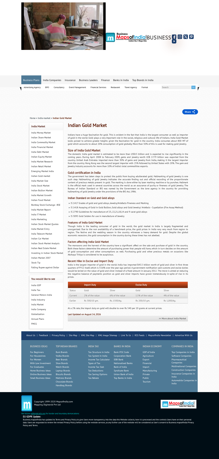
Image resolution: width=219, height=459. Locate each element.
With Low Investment (40, 363)
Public (146, 378)
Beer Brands (61, 359)
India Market (38, 126)
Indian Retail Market (41, 166)
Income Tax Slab (96, 367)
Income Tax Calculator (99, 359)
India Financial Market (42, 147)
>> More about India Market (172, 318)
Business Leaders (88, 80)
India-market (44, 118)
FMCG (34, 323)
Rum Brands (61, 352)
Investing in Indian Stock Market (47, 253)
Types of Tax (94, 363)
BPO (47, 87)
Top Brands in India (142, 80)
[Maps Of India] (126, 41)
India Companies (52, 80)
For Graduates (37, 367)
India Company (38, 309)
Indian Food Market (41, 200)
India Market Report (41, 209)
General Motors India (41, 295)
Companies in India (182, 346)
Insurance (70, 80)
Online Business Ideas (41, 374)
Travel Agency (131, 87)
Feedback (43, 335)
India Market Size (39, 181)
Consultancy (59, 87)
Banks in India (121, 80)
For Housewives (38, 356)
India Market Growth (41, 195)
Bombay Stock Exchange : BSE (45, 205)
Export (146, 359)
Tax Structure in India (98, 352)
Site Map (73, 335)
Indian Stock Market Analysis (45, 243)
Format (145, 87)
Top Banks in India (123, 378)
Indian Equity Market (41, 156)
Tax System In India (97, 356)
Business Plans (31, 80)
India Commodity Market (43, 142)
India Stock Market (40, 185)
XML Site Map (87, 335)
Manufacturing (150, 370)
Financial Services (98, 87)
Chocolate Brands (64, 381)
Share (188, 112)
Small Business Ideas (40, 378)
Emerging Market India (42, 171)
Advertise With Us (183, 335)
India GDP (36, 285)
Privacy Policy (58, 335)
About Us (30, 335)
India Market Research (42, 161)
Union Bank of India (123, 374)
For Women (35, 359)
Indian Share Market (41, 137)
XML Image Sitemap (107, 335)
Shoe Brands (62, 363)
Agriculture (148, 356)
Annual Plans (37, 319)
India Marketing (39, 219)
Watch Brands (62, 367)
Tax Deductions (95, 370)
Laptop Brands (63, 370)
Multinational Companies (184, 366)
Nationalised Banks (123, 363)
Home (32, 118)
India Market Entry (40, 229)
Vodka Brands (62, 356)
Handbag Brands (64, 385)
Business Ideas (38, 346)
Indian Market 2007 (41, 258)
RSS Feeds (139, 335)
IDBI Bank (118, 359)
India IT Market (38, 214)
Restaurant (115, 87)
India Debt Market (40, 152)
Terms (35, 425)
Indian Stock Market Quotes (45, 224)
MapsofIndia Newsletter (159, 335)
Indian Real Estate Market (43, 248)
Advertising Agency (32, 87)
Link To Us (126, 335)
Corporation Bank (122, 356)
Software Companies (181, 356)
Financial (147, 363)
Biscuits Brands (63, 374)
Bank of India (120, 367)
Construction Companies (184, 370)
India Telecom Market (41, 233)
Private (146, 374)
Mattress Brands (64, 378)
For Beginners (37, 352)
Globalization (37, 314)
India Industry (38, 299)
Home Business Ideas (40, 370)
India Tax (35, 290)
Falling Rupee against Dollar (45, 267)
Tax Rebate (93, 378)
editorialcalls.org (38, 413)
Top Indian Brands (66, 346)
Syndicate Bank (121, 370)
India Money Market (41, 132)
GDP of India (149, 352)
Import (146, 367)
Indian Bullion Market (42, 190)
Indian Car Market (40, 238)
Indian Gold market (40, 176)
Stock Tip (35, 262)
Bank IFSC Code (121, 352)
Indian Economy (152, 346)
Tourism (146, 381)
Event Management (77, 87)
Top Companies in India (183, 352)
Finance (105, 80)
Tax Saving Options (97, 374)
